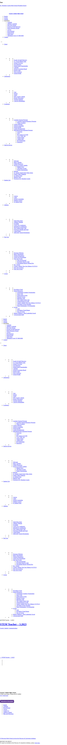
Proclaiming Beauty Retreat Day (25, 263)
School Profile (17, 73)
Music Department (18, 254)
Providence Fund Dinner (23, 310)
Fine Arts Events (18, 259)
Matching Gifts (21, 298)
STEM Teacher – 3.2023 (13, 624)
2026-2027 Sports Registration (22, 232)
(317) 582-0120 (4, 695)
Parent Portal (10, 32)
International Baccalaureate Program (23, 130)
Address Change (7, 712)
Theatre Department (19, 256)
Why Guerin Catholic (19, 96)
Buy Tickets (17, 264)
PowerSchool (10, 31)
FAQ (18, 133)
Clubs (15, 197)
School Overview (18, 63)
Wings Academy (21, 123)
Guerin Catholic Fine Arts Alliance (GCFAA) (25, 266)
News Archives (18, 72)
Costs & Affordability (19, 101)
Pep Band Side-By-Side (23, 262)
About (5, 44)
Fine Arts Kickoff (21, 260)
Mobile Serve (20, 167)
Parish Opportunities (22, 170)
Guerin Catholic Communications (8, 628)
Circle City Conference (20, 225)
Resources (19, 142)
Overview (19, 131)
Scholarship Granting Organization (26, 292)
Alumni (6, 19)
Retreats (16, 171)
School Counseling (19, 126)
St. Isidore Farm (18, 175)
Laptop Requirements (19, 128)
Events (15, 307)
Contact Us (6, 711)
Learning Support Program (21, 120)
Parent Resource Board (13, 28)
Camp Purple (17, 231)
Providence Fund (18, 289)
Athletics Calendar (12, 23)
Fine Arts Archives (19, 267)
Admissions (7, 76)
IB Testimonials (21, 140)
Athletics (6, 205)
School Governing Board (20, 69)
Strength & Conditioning (20, 226)
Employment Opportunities (21, 66)
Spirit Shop (10, 34)
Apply (15, 95)
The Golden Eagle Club (20, 228)
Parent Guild (17, 70)
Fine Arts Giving (18, 269)
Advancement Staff (19, 314)
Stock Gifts (20, 294)
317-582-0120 (4, 40)
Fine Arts (6, 237)
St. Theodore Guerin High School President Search (13, 5)
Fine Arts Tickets (11, 25)
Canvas (9, 29)
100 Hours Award (21, 168)
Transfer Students (18, 99)
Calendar (9, 22)
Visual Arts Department (20, 257)
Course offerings (18, 124)
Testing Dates (20, 137)
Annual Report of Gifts (23, 301)
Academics (7, 104)
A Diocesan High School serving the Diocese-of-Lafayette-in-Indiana (18, 738)
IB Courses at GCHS (22, 134)
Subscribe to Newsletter (7, 701)
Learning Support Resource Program (26, 121)
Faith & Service (8, 145)
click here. (37, 743)
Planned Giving (21, 297)
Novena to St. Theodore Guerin (22, 178)
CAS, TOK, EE (21, 136)
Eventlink (16, 223)
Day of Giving (21, 311)
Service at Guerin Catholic (21, 165)
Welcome (16, 161)
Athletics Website (18, 222)
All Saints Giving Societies (24, 304)
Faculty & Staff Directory (14, 26)
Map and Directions (8, 714)
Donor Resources (18, 291)
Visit (15, 92)
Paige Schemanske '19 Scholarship (26, 306)
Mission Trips (17, 177)
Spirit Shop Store (18, 220)
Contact (6, 37)
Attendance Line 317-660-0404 (15, 35)
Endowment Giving (22, 295)
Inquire (6, 16)
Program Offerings (19, 253)
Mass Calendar (18, 162)
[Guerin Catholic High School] (5, 13)
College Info (20, 139)
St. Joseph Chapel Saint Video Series (23, 172)
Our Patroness (17, 64)
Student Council (18, 200)
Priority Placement (18, 98)
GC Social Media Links (20, 61)
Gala (18, 308)
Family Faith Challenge (20, 174)
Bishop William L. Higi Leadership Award (25, 313)
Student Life (7, 180)
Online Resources (18, 164)
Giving (6, 18)
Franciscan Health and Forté (21, 229)
